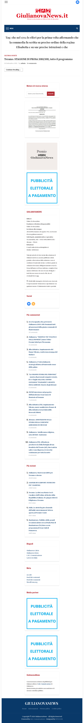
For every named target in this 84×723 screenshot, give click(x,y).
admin (23, 63)
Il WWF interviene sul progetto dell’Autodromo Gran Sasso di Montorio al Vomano (40, 394)
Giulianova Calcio (33, 550)
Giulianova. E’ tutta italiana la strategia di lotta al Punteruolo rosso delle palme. (42, 364)
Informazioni (33, 709)
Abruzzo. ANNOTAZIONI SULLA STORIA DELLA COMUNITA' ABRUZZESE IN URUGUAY (40, 422)
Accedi (29, 575)
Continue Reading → (13, 70)
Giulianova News (33, 553)
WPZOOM (59, 719)
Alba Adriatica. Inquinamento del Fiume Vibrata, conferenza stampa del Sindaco (43, 352)
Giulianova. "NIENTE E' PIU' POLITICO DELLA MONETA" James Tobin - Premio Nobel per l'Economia (43, 339)
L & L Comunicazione (34, 555)
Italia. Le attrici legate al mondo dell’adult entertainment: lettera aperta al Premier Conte (41, 510)
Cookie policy (56, 709)
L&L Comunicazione (44, 684)
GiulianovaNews (41, 703)
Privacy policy (45, 709)
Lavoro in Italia (32, 558)
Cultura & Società (10, 55)
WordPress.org (32, 582)
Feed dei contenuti (33, 577)
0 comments (32, 63)
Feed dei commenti (33, 580)
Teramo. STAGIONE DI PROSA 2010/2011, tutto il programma (38, 59)
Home (24, 709)
